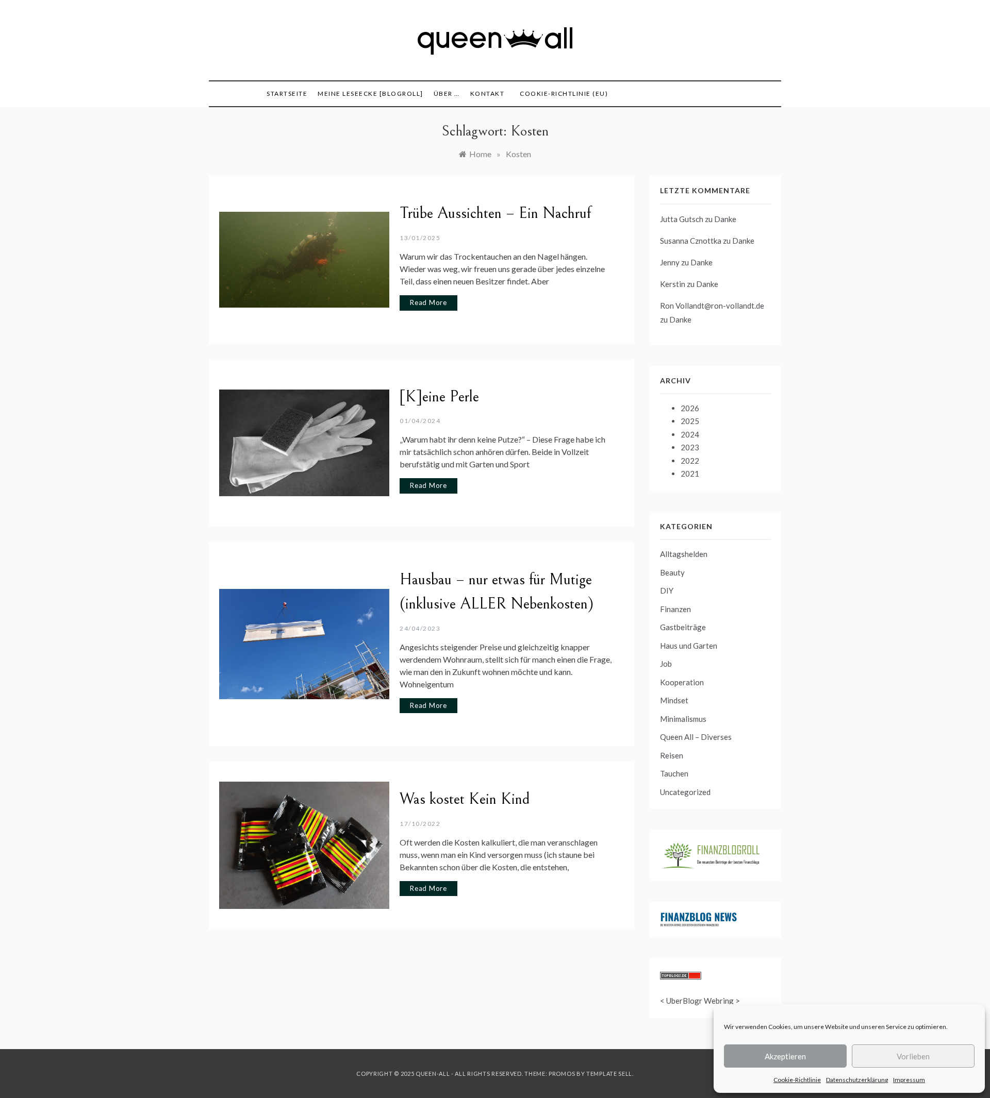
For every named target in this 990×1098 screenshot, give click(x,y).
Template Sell (609, 1073)
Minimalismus (683, 718)
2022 (690, 460)
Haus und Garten (688, 645)
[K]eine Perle (439, 396)
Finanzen (675, 609)
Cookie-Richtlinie (797, 1080)
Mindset (674, 700)
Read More (428, 302)
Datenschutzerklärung (857, 1080)
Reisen (671, 755)
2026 (690, 408)
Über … (447, 93)
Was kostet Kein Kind (465, 799)
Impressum (909, 1080)
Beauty (672, 572)
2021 (690, 473)
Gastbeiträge (683, 627)
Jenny (670, 262)
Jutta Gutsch (681, 219)
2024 (690, 434)
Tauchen (674, 773)
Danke (725, 219)
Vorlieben (913, 1056)
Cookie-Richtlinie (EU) (564, 93)
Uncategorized (685, 792)
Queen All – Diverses (696, 736)
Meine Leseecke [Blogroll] (370, 93)
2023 (690, 447)
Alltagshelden (683, 554)
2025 (690, 421)
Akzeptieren (785, 1056)
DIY (666, 590)
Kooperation (682, 682)
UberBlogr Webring (700, 1000)
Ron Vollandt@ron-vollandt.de (712, 305)
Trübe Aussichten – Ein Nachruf (495, 213)
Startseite (287, 93)
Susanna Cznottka (690, 240)
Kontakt (487, 93)
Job (666, 663)
